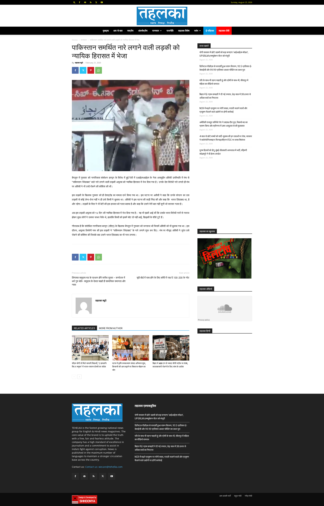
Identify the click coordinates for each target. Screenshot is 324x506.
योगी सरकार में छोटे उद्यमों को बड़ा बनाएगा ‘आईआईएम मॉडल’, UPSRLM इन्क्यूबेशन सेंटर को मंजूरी (223, 54)
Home (75, 39)
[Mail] (85, 2)
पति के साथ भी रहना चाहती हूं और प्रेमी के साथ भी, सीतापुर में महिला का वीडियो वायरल (223, 82)
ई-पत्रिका (210, 30)
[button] (74, 2)
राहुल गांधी (237, 495)
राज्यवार (155, 30)
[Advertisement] (222, 197)
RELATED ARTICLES (84, 328)
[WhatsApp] (98, 70)
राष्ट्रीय (130, 30)
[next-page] (79, 377)
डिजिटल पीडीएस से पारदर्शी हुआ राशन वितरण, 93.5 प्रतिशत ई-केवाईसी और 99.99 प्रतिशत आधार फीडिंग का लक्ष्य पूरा (225, 68)
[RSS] (90, 2)
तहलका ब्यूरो (79, 62)
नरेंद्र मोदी (248, 495)
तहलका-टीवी (224, 30)
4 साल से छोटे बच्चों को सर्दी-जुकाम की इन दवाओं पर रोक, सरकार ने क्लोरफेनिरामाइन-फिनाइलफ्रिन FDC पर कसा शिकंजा (225, 138)
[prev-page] (74, 377)
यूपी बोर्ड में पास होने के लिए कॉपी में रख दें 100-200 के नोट (163, 277)
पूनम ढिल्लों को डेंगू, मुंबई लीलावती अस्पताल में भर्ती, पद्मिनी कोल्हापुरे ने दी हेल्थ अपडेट (223, 152)
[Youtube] (101, 2)
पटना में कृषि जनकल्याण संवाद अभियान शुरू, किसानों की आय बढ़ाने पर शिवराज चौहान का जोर (129, 366)
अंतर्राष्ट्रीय (142, 30)
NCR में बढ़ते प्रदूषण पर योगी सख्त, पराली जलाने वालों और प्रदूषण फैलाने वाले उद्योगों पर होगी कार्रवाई (223, 110)
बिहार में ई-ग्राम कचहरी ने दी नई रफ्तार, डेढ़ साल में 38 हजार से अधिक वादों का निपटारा (225, 96)
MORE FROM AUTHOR (111, 328)
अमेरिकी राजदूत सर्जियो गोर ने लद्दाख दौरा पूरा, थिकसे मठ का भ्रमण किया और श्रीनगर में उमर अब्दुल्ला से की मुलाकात (223, 124)
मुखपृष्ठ (106, 30)
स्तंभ (196, 30)
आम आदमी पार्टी (225, 495)
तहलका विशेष (184, 30)
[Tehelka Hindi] (162, 16)
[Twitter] (96, 2)
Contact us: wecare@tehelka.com (104, 466)
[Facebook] (79, 2)
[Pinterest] (90, 70)
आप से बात (118, 30)
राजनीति (170, 30)
